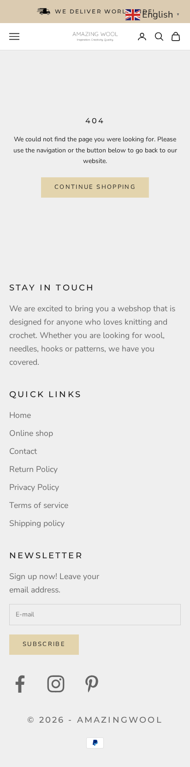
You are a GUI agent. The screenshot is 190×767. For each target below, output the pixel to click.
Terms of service (38, 505)
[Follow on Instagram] (55, 684)
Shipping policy (37, 523)
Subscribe (44, 644)
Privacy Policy (34, 487)
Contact (23, 451)
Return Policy (33, 469)
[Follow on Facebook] (19, 684)
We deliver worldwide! (105, 11)
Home (20, 415)
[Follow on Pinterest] (91, 684)
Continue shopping (95, 187)
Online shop (31, 433)
